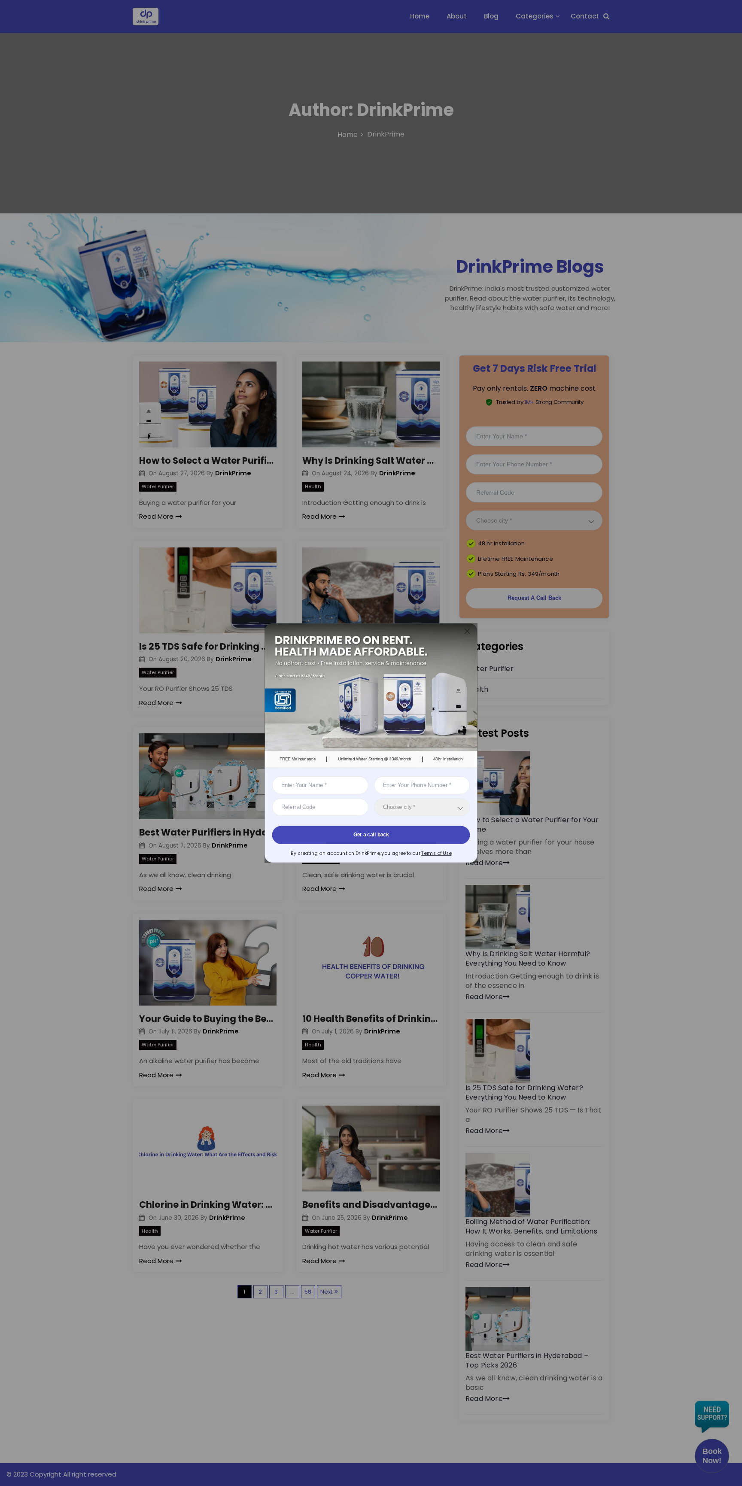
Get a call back (371, 835)
